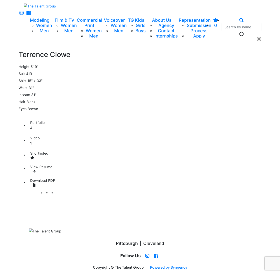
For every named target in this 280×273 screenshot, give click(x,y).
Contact (166, 30)
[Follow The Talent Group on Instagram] (21, 13)
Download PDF (42, 180)
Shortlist (39, 153)
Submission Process (199, 28)
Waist (23, 88)
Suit (22, 73)
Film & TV (64, 20)
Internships (166, 36)
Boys (140, 30)
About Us (162, 20)
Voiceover (114, 20)
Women (44, 25)
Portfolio (37, 125)
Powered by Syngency (168, 267)
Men (44, 30)
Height (24, 66)
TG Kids (136, 20)
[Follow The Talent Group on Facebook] (28, 13)
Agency (166, 25)
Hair (22, 102)
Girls (140, 25)
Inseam (24, 95)
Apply (199, 36)
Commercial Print (89, 23)
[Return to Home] (40, 6)
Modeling (39, 20)
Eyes (22, 109)
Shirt (22, 81)
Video (35, 140)
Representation (195, 20)
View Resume (41, 167)
